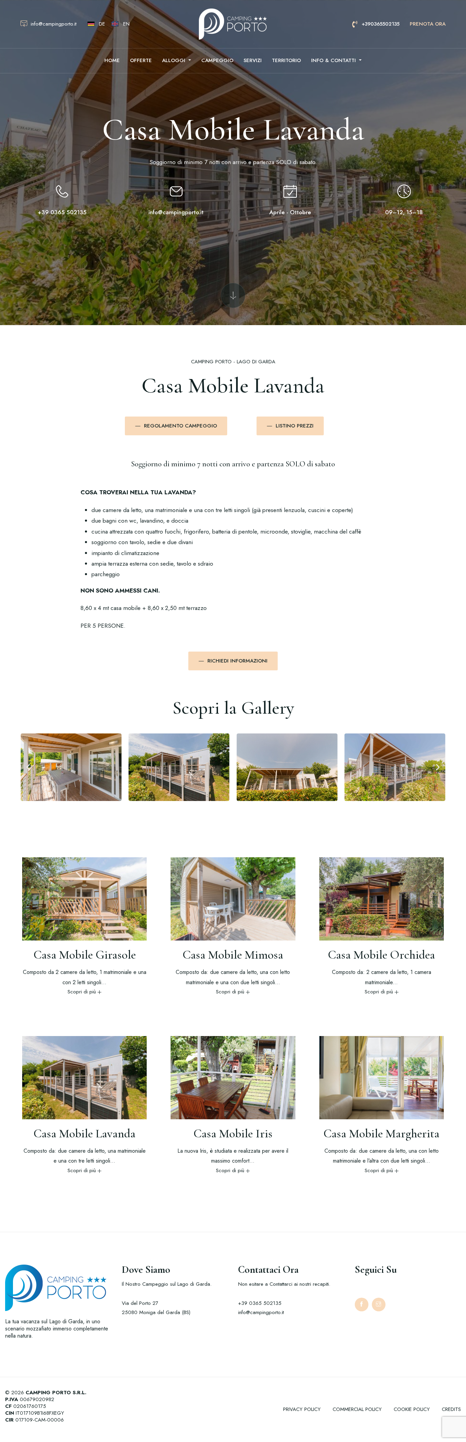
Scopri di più (82, 991)
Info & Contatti (334, 60)
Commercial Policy (357, 1409)
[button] (28, 767)
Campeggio (217, 60)
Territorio (286, 60)
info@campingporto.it (176, 212)
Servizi (253, 60)
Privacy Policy (302, 1409)
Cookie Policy (412, 1409)
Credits (451, 1409)
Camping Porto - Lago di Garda (233, 361)
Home (112, 60)
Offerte (141, 60)
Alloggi (174, 60)
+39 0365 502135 (62, 212)
